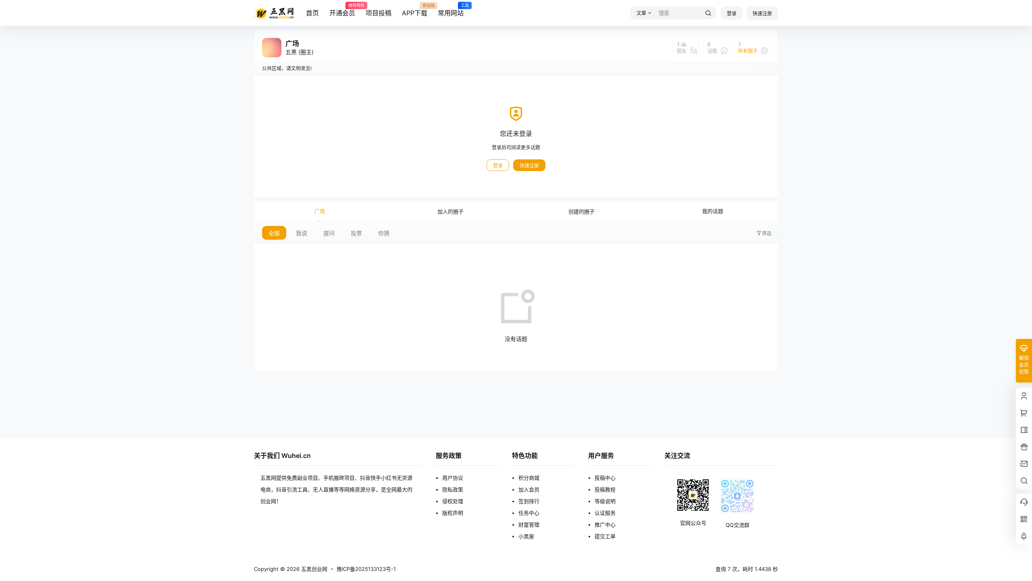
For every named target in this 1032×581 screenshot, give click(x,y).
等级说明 (605, 501)
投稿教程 (605, 489)
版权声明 (452, 513)
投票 (356, 233)
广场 (319, 211)
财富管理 (528, 524)
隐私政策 (452, 489)
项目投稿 (378, 13)
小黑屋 (526, 536)
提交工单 (605, 536)
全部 (274, 233)
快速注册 (762, 13)
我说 (301, 233)
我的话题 (712, 211)
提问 (329, 233)
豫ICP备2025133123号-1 (366, 569)
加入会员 (528, 489)
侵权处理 (452, 501)
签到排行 (528, 501)
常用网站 (451, 10)
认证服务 (605, 513)
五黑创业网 (313, 569)
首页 (312, 13)
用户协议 (452, 477)
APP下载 (414, 10)
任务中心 (528, 513)
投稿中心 (605, 477)
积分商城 (528, 477)
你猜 (383, 233)
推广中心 (605, 524)
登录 (732, 13)
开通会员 (342, 10)
